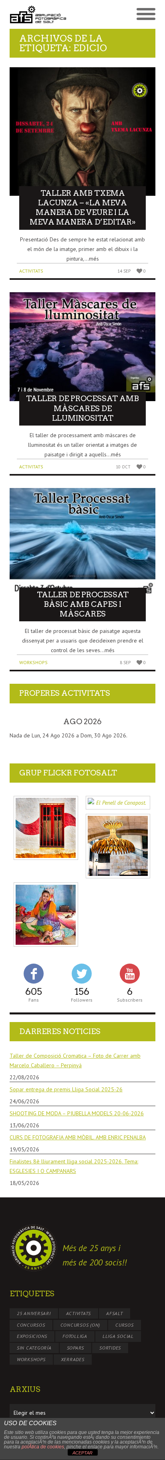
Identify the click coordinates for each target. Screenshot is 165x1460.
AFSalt (114, 1313)
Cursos (124, 1325)
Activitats (31, 271)
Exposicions (32, 1336)
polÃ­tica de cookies (43, 1447)
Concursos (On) (80, 1325)
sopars (76, 1348)
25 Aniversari (34, 1313)
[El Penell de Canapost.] (118, 803)
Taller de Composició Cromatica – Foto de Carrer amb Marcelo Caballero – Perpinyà (75, 1060)
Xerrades (73, 1359)
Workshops (33, 662)
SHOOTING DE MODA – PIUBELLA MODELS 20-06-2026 (77, 1113)
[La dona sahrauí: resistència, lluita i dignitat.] (46, 914)
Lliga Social (118, 1336)
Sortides (110, 1348)
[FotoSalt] (46, 14)
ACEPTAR (82, 1452)
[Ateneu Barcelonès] (118, 846)
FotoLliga (74, 1336)
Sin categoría (34, 1348)
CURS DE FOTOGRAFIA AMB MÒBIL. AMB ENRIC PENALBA (78, 1137)
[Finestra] (46, 828)
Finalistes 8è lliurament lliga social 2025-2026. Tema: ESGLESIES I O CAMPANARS (74, 1166)
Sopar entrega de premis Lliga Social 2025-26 (66, 1089)
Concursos (31, 1325)
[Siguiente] (140, 721)
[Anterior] (24, 721)
